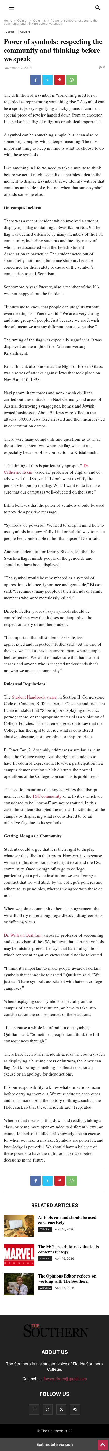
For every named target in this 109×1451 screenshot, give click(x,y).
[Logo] (54, 1336)
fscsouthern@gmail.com (65, 1378)
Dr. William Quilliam (22, 935)
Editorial (45, 1229)
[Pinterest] (60, 80)
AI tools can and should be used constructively (67, 1220)
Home (8, 20)
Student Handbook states (34, 697)
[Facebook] (35, 80)
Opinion (22, 20)
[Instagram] (48, 1409)
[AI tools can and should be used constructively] (19, 1226)
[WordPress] (75, 1409)
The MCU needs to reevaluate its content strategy (68, 1249)
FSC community (48, 796)
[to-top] (103, 1442)
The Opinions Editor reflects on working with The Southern (67, 1278)
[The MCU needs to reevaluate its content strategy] (19, 1255)
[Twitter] (47, 80)
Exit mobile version (54, 1444)
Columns (39, 20)
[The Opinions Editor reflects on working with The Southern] (19, 1284)
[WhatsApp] (71, 80)
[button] (11, 7)
